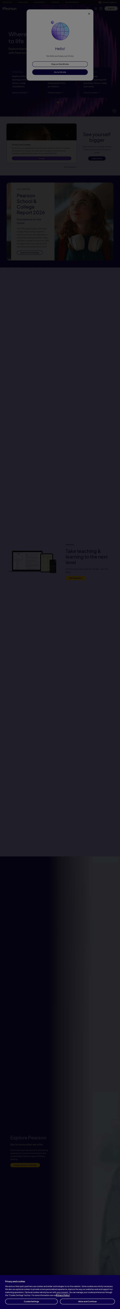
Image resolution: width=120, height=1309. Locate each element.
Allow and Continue (87, 1301)
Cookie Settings (31, 1301)
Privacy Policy (62, 1295)
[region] (60, 1292)
